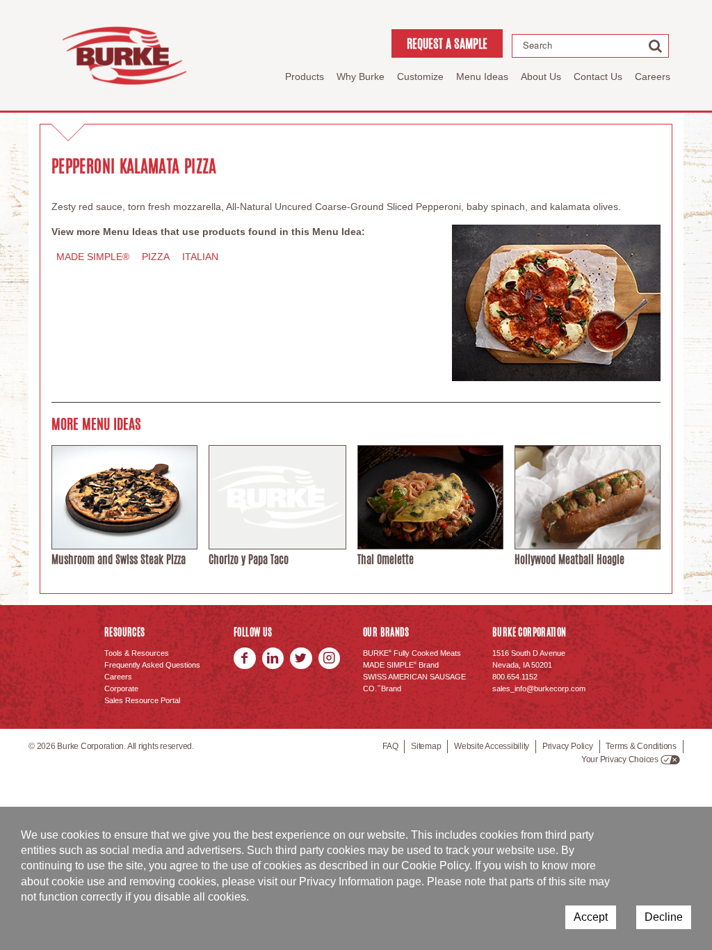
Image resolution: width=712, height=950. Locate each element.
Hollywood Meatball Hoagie (569, 559)
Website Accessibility (491, 746)
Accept (591, 917)
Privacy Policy (567, 746)
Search (537, 45)
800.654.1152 (514, 677)
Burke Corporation (124, 55)
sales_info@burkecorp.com (538, 688)
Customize (420, 76)
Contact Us (598, 76)
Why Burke (361, 76)
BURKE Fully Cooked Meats (412, 653)
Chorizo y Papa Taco (249, 559)
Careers (652, 76)
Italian (200, 256)
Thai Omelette (385, 559)
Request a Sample (447, 43)
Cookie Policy (435, 865)
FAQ (390, 746)
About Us (541, 76)
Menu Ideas (482, 76)
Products (304, 76)
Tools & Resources (136, 653)
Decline (664, 917)
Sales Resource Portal (142, 700)
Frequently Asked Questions (152, 665)
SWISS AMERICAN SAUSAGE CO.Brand (414, 683)
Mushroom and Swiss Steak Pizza (118, 559)
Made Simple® (92, 256)
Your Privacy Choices (619, 759)
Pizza (156, 256)
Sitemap (426, 746)
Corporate (121, 688)
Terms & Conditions (641, 746)
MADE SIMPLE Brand (401, 665)
